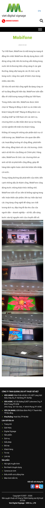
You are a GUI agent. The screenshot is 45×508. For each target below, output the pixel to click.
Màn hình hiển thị (11, 478)
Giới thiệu (8, 427)
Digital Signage (10, 431)
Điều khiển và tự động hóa (14, 474)
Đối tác (6, 445)
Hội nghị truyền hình (12, 463)
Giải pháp (7, 442)
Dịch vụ (7, 438)
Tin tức (6, 452)
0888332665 (11, 20)
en (39, 11)
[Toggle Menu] (40, 29)
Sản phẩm (8, 435)
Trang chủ (8, 424)
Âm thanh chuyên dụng (13, 467)
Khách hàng (8, 449)
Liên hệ (7, 456)
